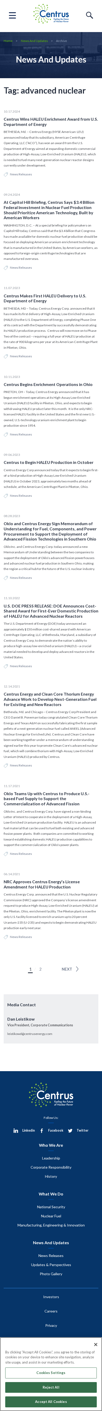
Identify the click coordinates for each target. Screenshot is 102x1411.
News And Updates (34, 41)
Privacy (51, 1325)
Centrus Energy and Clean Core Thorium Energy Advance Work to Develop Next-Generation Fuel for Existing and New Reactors (50, 699)
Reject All (51, 1387)
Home (8, 41)
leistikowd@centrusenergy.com (29, 1034)
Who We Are (51, 1145)
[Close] (95, 1344)
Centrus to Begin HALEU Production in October (48, 462)
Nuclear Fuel (51, 1216)
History (51, 1176)
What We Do (51, 1193)
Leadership (51, 1158)
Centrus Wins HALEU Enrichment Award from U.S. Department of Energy (51, 121)
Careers (51, 1311)
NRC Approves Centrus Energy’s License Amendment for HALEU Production (42, 884)
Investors (51, 1297)
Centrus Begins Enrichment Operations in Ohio (48, 384)
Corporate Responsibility (51, 1167)
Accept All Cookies (51, 1402)
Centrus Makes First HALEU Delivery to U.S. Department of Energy (45, 298)
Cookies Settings (50, 1373)
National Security (51, 1207)
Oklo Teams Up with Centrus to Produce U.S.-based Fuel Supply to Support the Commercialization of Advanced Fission (46, 798)
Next (67, 969)
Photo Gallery (51, 1274)
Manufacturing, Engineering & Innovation (51, 1225)
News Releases (21, 174)
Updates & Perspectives (51, 1264)
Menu (12, 15)
